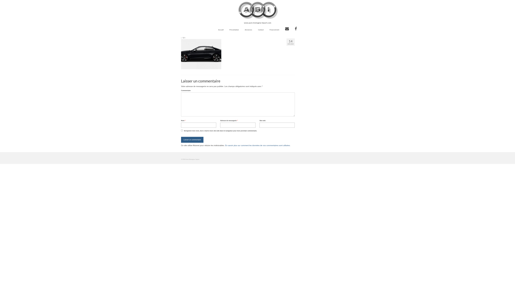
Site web (263, 120)
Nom (183, 120)
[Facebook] (296, 29)
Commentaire (186, 90)
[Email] (287, 29)
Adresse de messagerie (229, 120)
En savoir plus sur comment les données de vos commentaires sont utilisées (257, 145)
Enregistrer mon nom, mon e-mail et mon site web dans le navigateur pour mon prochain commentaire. (220, 131)
